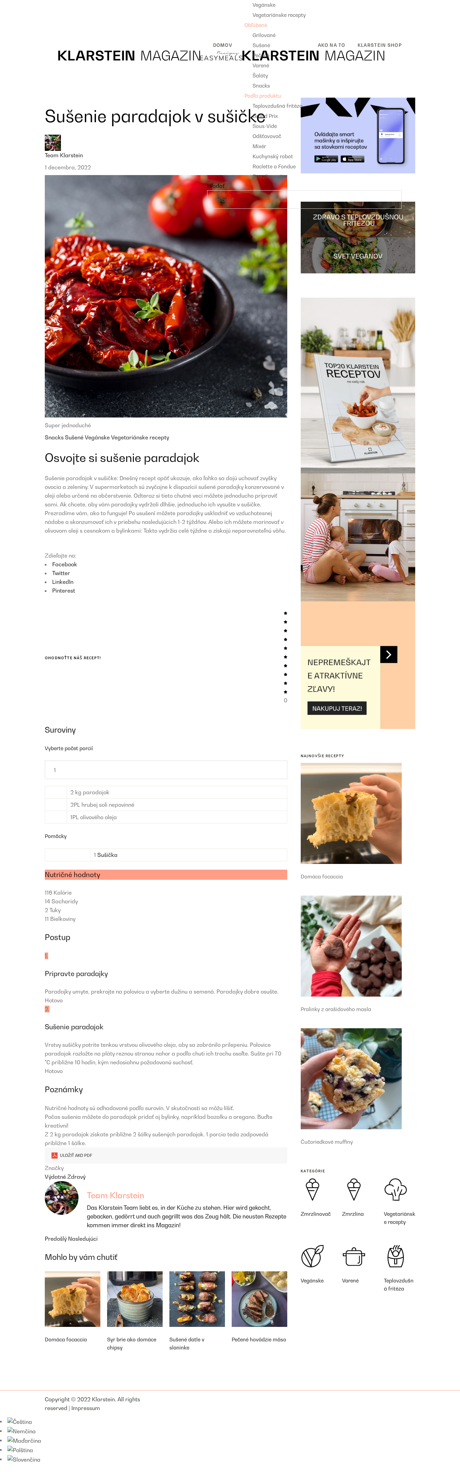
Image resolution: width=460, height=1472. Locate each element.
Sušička (107, 854)
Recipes (55, 4)
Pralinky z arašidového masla (336, 1009)
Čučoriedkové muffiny (327, 1142)
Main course (65, 15)
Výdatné (56, 1176)
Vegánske (98, 437)
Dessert (60, 26)
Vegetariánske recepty (140, 437)
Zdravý (76, 1176)
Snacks (55, 437)
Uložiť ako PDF (75, 1155)
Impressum (85, 1408)
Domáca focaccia (66, 1339)
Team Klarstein (64, 155)
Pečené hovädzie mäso (259, 1339)
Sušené (75, 437)
